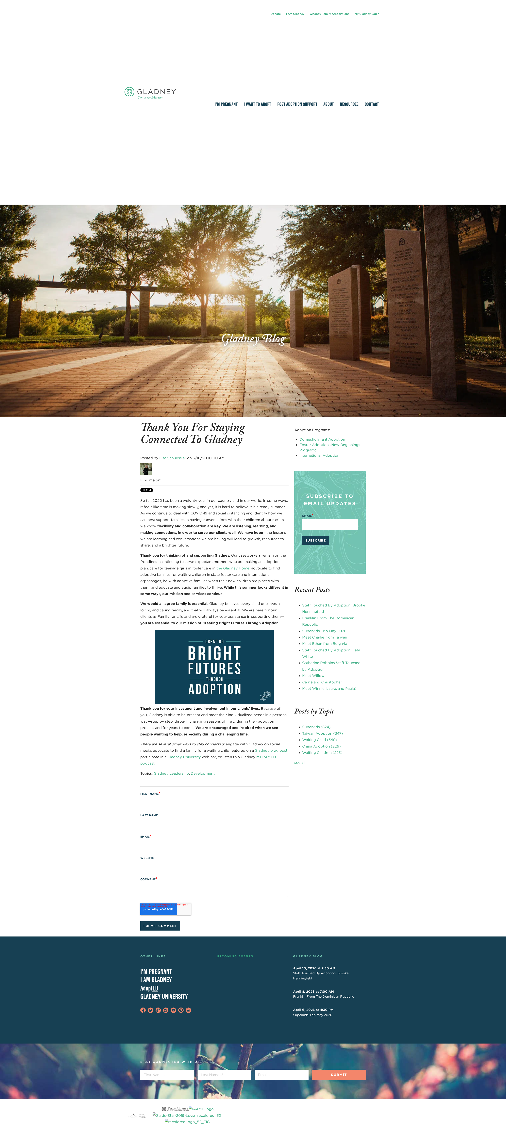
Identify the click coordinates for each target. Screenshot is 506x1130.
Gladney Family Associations (329, 13)
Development (203, 773)
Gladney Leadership (171, 773)
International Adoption (319, 455)
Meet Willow (313, 676)
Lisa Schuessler (172, 458)
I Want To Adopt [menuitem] (257, 104)
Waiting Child (319, 740)
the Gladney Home (232, 568)
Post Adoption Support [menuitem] (297, 104)
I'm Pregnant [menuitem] (226, 104)
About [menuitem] (328, 104)
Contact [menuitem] (372, 104)
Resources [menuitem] (349, 104)
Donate (276, 13)
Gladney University (184, 757)
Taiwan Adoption (322, 733)
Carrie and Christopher (322, 682)
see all (299, 762)
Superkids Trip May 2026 (324, 631)
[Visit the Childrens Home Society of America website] (133, 1115)
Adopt (149, 988)
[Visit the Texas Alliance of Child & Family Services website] (187, 1115)
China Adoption (321, 746)
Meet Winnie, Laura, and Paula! (329, 688)
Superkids (316, 727)
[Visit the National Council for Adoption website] (142, 1115)
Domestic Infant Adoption (322, 439)
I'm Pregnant (156, 971)
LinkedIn (164, 480)
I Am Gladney (295, 13)
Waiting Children (322, 752)
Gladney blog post (271, 750)
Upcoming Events (235, 956)
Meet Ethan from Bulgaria (324, 643)
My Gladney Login (367, 13)
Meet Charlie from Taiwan (324, 637)
